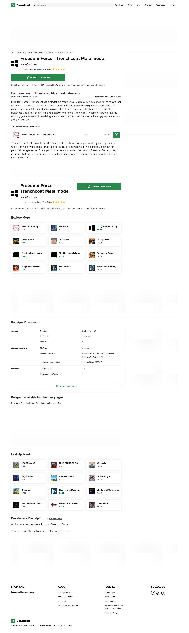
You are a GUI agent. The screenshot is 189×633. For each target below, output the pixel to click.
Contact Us (62, 601)
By (28, 69)
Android (148, 5)
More (172, 5)
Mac (130, 5)
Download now (40, 77)
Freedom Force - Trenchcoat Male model (62, 61)
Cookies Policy (110, 601)
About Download (64, 592)
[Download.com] (20, 5)
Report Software (68, 386)
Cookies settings (111, 613)
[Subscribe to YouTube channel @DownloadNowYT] (163, 593)
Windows (119, 5)
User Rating (47, 69)
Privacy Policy (109, 592)
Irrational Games (55, 519)
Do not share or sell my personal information (113, 606)
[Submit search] (35, 5)
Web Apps (160, 5)
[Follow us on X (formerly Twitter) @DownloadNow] (158, 593)
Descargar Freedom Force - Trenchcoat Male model (34, 403)
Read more (117, 97)
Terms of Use (109, 597)
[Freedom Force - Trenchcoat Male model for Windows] (14, 63)
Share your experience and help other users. (86, 85)
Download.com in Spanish (68, 606)
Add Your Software (65, 597)
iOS (138, 5)
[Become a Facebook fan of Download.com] (153, 593)
